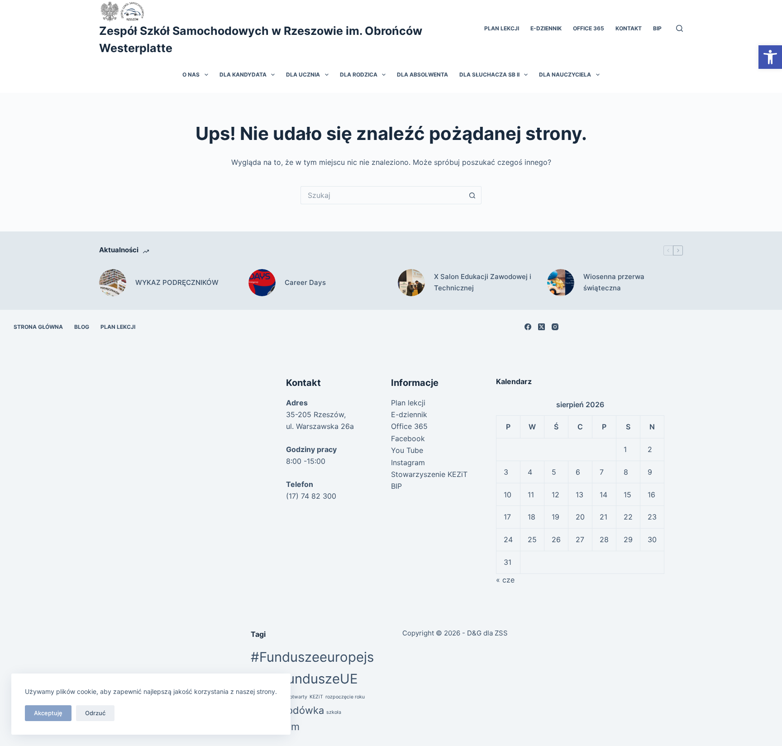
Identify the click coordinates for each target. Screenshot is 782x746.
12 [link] (555, 494)
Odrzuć (95, 713)
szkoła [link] (333, 712)
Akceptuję (48, 713)
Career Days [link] (305, 282)
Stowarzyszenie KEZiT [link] (429, 474)
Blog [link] (81, 326)
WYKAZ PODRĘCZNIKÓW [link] (177, 282)
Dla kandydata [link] (243, 74)
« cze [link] (505, 579)
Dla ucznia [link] (303, 74)
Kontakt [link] (628, 28)
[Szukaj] (679, 28)
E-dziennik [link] (546, 28)
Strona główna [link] (38, 326)
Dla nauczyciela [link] (565, 74)
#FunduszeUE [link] (314, 679)
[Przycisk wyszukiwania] (472, 195)
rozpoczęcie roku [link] (345, 697)
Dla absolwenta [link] (422, 74)
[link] (770, 57)
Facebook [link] (408, 438)
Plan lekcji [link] (501, 28)
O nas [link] (191, 74)
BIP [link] (657, 28)
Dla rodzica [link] (358, 74)
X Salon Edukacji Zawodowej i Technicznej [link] (482, 282)
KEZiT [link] (316, 697)
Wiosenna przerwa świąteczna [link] (613, 282)
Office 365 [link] (588, 28)
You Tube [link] (407, 450)
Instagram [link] (408, 462)
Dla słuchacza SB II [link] (489, 74)
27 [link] (580, 539)
